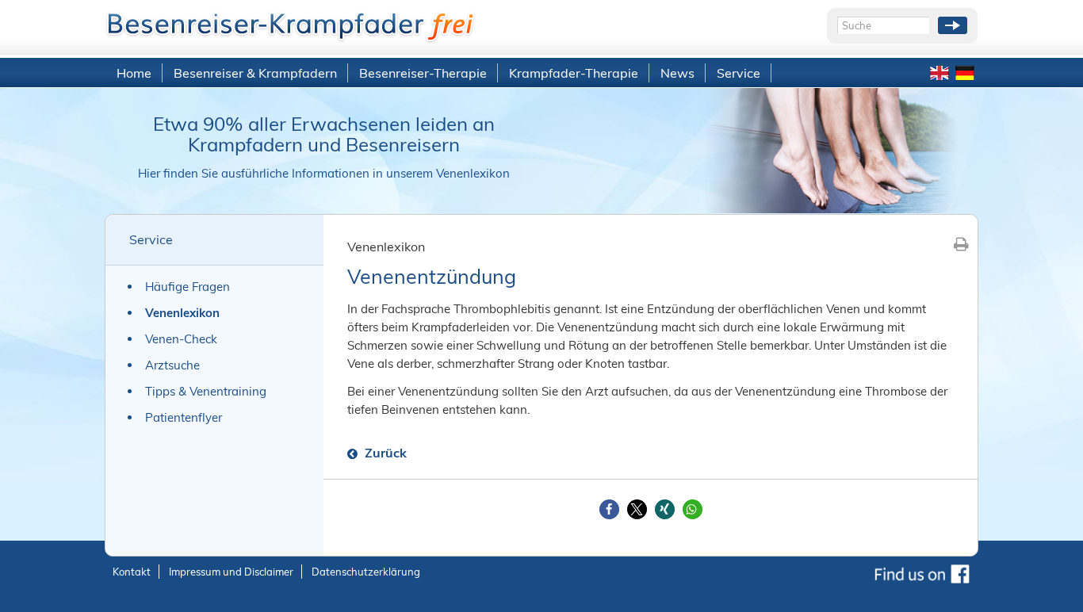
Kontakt (132, 571)
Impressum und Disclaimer (231, 571)
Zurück (384, 453)
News (677, 73)
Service (738, 73)
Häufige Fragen (187, 286)
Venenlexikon (182, 312)
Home (134, 73)
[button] (609, 509)
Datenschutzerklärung (366, 571)
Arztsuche (172, 365)
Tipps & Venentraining (205, 391)
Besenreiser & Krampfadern (255, 73)
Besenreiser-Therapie (423, 73)
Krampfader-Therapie (573, 73)
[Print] (961, 243)
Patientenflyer (183, 417)
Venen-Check (181, 338)
